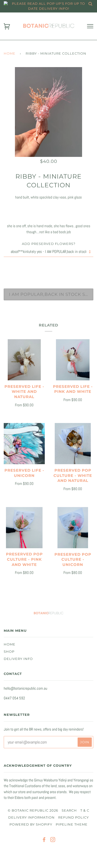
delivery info (18, 659)
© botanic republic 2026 (33, 810)
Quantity (48, 267)
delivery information (31, 817)
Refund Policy (73, 817)
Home (9, 53)
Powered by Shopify (30, 824)
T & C (84, 810)
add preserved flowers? (48, 244)
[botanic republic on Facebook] (44, 840)
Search (69, 810)
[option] (48, 112)
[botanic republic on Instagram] (52, 840)
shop (9, 651)
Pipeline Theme (72, 824)
